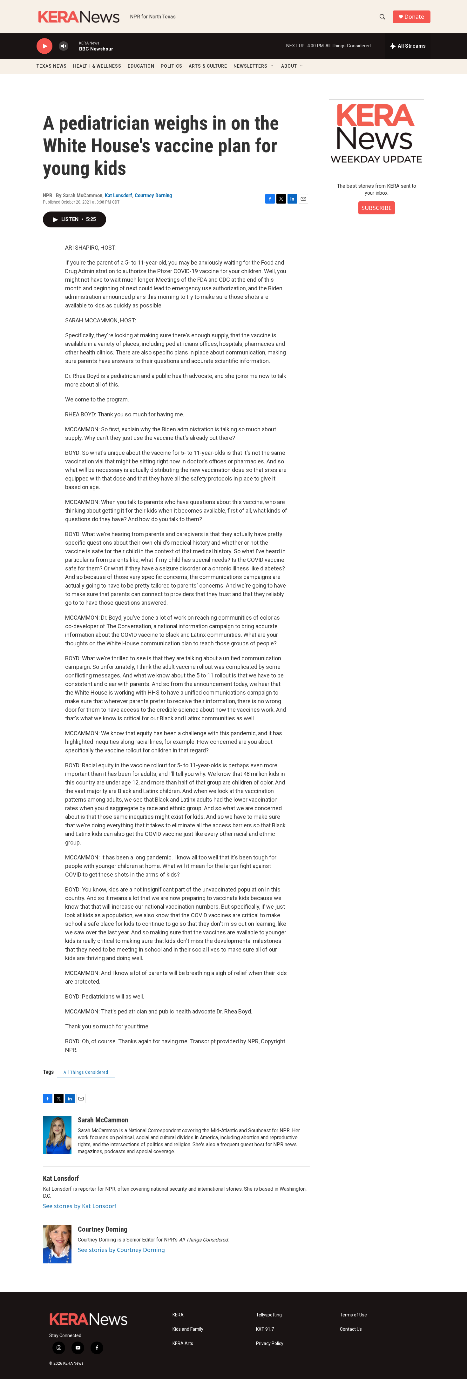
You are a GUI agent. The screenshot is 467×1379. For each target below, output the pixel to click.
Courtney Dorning (153, 195)
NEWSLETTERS (250, 66)
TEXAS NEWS (52, 66)
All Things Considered (86, 1072)
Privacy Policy (269, 1343)
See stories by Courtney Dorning (121, 1250)
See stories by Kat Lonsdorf (79, 1206)
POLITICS (171, 66)
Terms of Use (353, 1315)
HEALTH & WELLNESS (97, 66)
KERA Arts (183, 1343)
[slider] (74, 46)
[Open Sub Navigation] (272, 66)
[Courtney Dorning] (57, 1244)
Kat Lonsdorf (118, 195)
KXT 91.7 (265, 1329)
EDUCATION (141, 66)
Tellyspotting (269, 1315)
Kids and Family (188, 1329)
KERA (178, 1315)
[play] (44, 46)
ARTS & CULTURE (208, 66)
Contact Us (351, 1329)
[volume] (63, 46)
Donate (414, 16)
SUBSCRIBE (377, 208)
